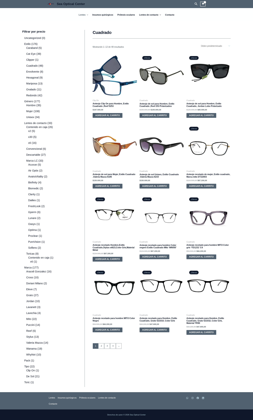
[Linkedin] (203, 403)
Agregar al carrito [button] (107, 115)
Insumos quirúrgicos (102, 15)
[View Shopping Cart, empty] (203, 4)
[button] (196, 4)
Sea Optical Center (71, 4)
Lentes (82, 15)
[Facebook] (198, 403)
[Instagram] (192, 403)
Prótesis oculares (126, 15)
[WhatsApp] (187, 403)
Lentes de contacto (148, 15)
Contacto (169, 15)
